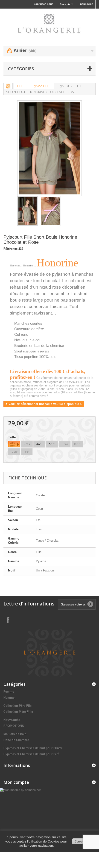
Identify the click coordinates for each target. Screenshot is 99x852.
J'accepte (82, 841)
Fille (20, 86)
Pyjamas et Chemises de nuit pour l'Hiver (32, 748)
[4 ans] (39, 444)
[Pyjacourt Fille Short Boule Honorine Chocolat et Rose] (27, 211)
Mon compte (16, 782)
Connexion (86, 4)
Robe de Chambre (16, 740)
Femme (8, 691)
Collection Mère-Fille (18, 711)
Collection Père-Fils (17, 705)
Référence (10, 248)
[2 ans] (26, 444)
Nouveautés (11, 720)
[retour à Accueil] (8, 86)
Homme (9, 697)
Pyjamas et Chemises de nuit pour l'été (31, 754)
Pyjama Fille (41, 86)
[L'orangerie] (49, 23)
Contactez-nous (43, 4)
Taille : (13, 437)
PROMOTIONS (13, 726)
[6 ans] (52, 444)
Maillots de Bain (14, 734)
